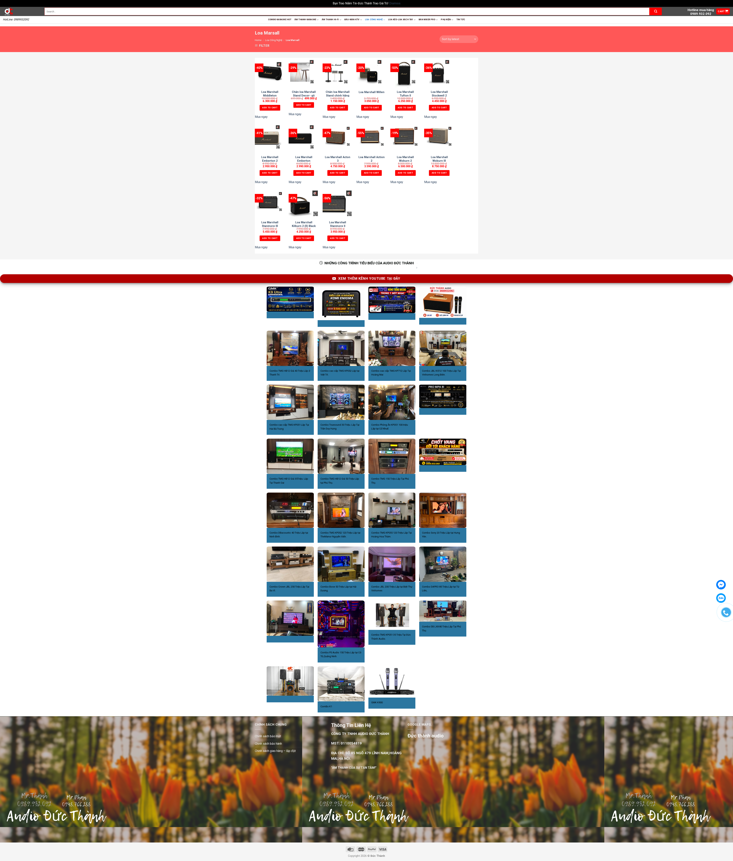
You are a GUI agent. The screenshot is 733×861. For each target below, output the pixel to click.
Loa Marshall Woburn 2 (405, 159)
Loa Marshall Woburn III (439, 159)
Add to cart (269, 107)
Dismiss (394, 3)
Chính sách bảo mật (268, 736)
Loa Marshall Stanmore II (337, 224)
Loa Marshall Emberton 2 (269, 159)
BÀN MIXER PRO (427, 19)
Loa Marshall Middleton (269, 93)
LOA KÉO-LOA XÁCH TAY (400, 19)
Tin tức (460, 19)
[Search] (655, 11)
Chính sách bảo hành (268, 743)
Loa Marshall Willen (371, 92)
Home (258, 40)
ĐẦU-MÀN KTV (351, 19)
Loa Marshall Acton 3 (337, 159)
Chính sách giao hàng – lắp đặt (275, 751)
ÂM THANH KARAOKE (305, 19)
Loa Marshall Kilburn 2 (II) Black (304, 224)
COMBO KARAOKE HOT (279, 19)
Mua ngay (261, 117)
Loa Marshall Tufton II (405, 93)
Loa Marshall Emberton (303, 159)
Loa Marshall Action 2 (371, 159)
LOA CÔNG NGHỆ (374, 19)
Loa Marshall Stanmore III (269, 224)
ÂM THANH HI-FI (330, 19)
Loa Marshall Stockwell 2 (439, 93)
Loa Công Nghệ (273, 40)
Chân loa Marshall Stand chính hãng (338, 93)
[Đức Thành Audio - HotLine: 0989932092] (21, 11)
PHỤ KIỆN (446, 19)
